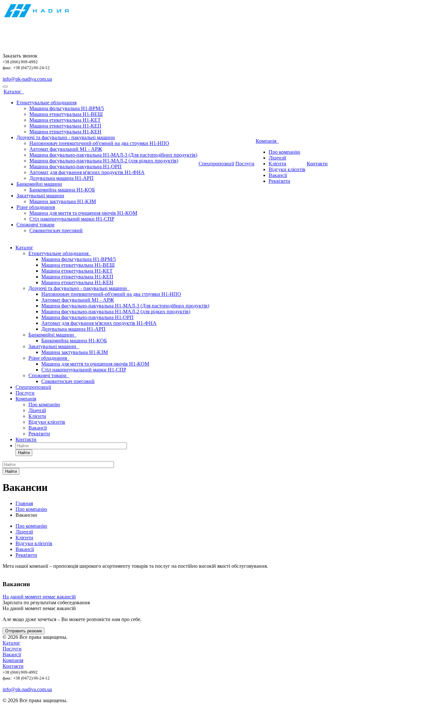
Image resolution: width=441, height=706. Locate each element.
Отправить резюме (23, 630)
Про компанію (284, 152)
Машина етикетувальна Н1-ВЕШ (66, 114)
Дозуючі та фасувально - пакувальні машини (65, 137)
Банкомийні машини (39, 184)
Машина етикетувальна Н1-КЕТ (65, 120)
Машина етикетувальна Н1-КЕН (65, 131)
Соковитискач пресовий (56, 230)
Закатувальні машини (40, 195)
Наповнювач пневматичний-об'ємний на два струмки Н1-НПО (99, 143)
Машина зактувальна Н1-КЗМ (62, 201)
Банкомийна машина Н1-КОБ (62, 189)
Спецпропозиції (216, 163)
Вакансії (278, 175)
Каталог (14, 91)
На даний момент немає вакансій (39, 596)
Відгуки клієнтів (287, 169)
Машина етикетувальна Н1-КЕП (65, 126)
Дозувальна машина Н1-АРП (61, 178)
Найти (24, 452)
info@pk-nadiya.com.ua (27, 79)
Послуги (244, 163)
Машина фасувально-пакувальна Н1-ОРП (75, 166)
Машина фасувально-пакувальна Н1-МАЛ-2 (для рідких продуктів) (103, 160)
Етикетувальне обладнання (46, 102)
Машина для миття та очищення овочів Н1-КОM (83, 213)
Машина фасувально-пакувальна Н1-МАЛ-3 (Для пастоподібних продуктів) (113, 155)
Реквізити (279, 181)
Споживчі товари (35, 224)
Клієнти (277, 163)
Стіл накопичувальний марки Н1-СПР (71, 219)
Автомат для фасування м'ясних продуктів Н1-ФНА (87, 172)
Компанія (267, 141)
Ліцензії (277, 158)
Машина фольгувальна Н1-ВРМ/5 (66, 108)
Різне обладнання (35, 207)
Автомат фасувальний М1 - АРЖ (65, 149)
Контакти (317, 163)
